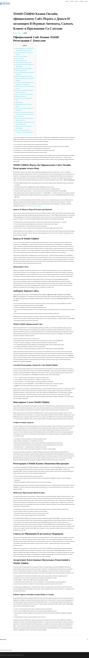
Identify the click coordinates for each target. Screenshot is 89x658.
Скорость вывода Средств (21, 70)
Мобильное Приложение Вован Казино (24, 76)
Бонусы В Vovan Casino (21, 56)
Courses (72, 1)
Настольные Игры (19, 116)
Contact (81, 1)
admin (25, 33)
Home (67, 1)
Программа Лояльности (20, 96)
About (76, 1)
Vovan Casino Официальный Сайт (23, 62)
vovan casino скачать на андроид (33, 206)
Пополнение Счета (19, 58)
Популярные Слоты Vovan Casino (23, 68)
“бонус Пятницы (19, 102)
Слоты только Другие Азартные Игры (23, 94)
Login (86, 1)
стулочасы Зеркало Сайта (21, 60)
